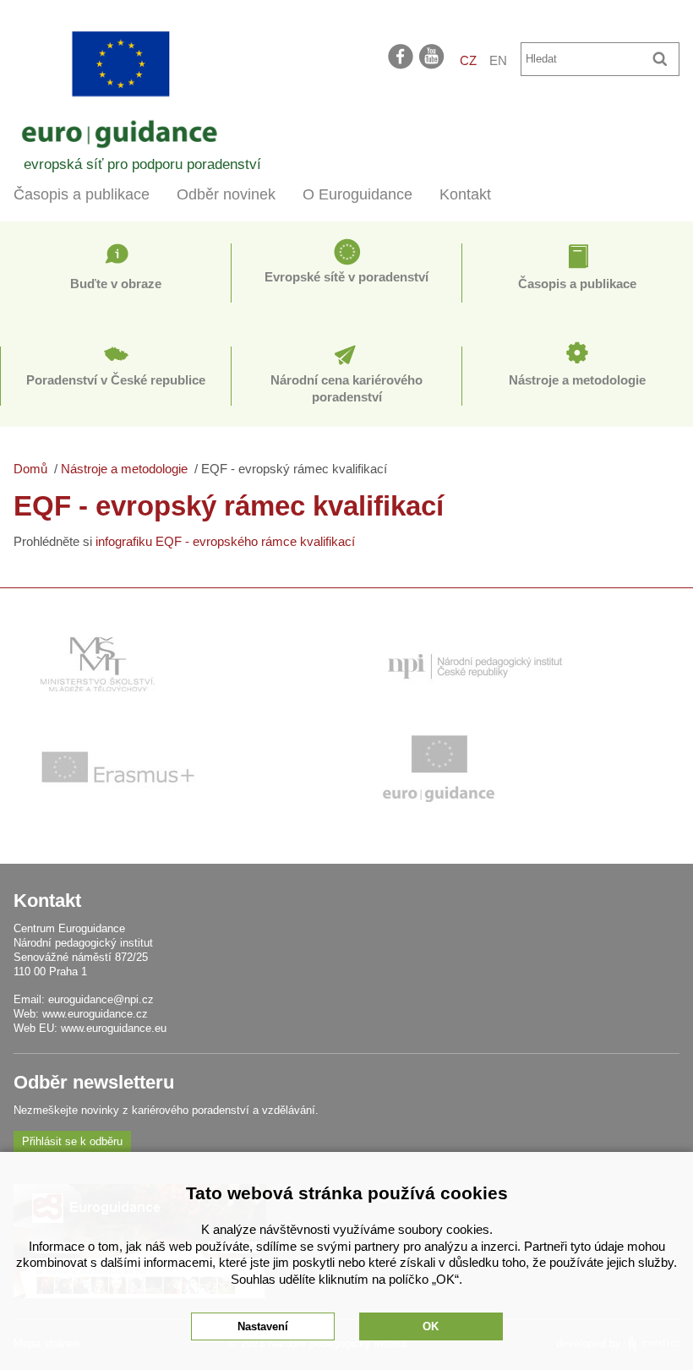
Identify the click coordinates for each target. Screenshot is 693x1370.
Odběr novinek (226, 194)
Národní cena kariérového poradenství (346, 388)
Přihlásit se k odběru (72, 1141)
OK (431, 1326)
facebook (400, 55)
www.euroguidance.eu (113, 1028)
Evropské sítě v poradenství (346, 277)
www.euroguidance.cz (95, 1013)
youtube (432, 55)
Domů (30, 468)
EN (498, 60)
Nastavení (262, 1326)
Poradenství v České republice (115, 380)
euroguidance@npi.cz (101, 999)
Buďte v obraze (115, 283)
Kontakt (465, 194)
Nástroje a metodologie (577, 380)
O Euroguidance (357, 194)
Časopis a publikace (82, 194)
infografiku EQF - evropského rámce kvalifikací (225, 541)
